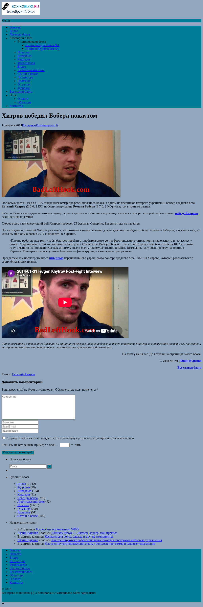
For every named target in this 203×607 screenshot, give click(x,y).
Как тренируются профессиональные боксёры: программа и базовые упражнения (106, 540)
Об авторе (24, 102)
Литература (25, 77)
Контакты (16, 106)
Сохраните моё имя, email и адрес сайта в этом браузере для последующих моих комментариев (70, 438)
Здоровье (23, 88)
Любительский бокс (31, 70)
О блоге (22, 98)
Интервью (24, 56)
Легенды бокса (20, 34)
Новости (23, 52)
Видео (14, 31)
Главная (15, 27)
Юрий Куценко (27, 533)
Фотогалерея (26, 63)
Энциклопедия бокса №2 (42, 48)
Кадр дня (23, 59)
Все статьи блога (21, 91)
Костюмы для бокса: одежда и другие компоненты (79, 536)
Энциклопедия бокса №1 (42, 45)
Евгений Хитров (23, 374)
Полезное (23, 81)
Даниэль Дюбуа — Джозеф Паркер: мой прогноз (84, 533)
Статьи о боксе (27, 73)
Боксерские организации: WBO (57, 529)
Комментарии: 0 (47, 125)
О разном (23, 84)
